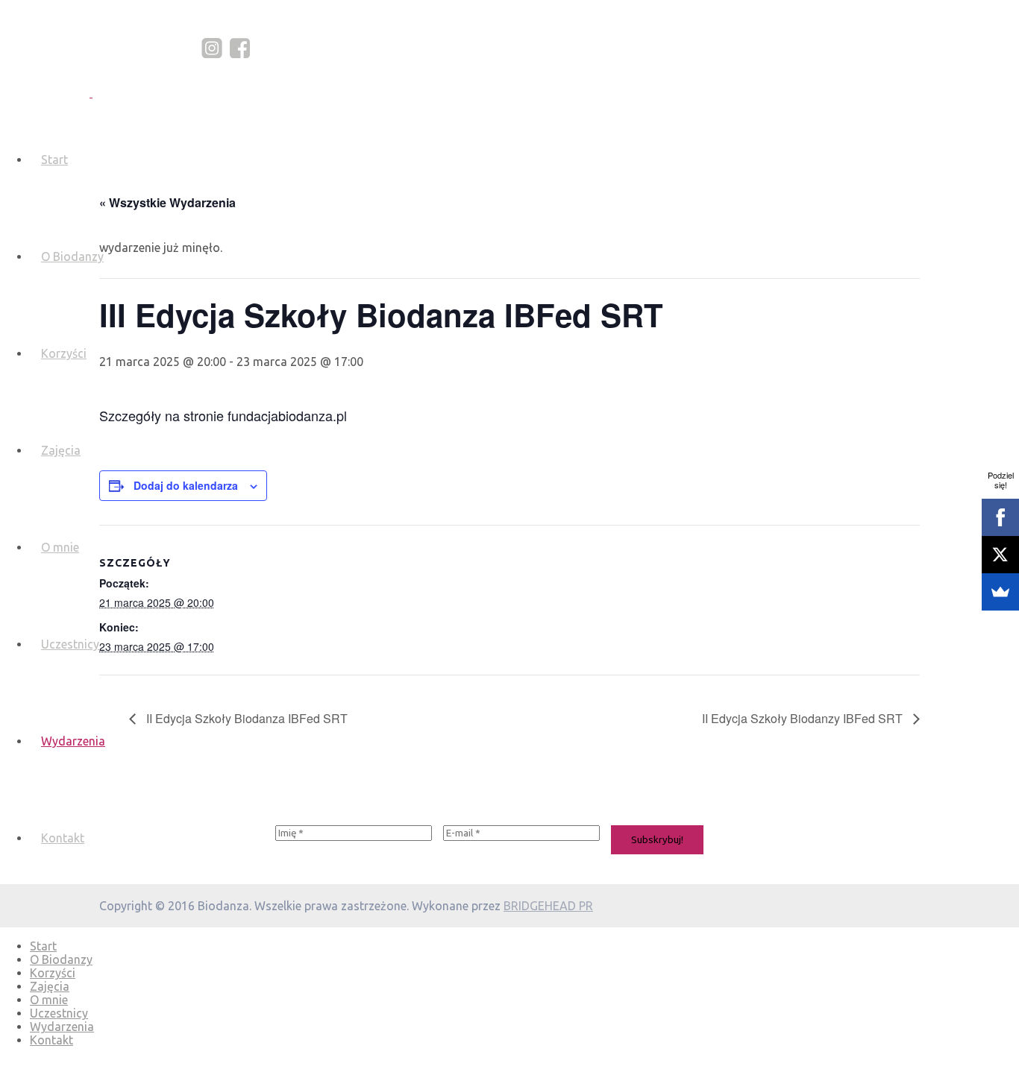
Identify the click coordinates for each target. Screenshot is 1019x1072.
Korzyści (64, 353)
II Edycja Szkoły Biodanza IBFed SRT (245, 718)
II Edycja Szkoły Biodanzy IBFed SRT (804, 718)
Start (54, 159)
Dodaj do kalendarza (186, 485)
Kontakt (62, 838)
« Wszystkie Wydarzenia (167, 202)
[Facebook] (1000, 517)
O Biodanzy (72, 256)
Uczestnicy (70, 644)
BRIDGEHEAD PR (548, 905)
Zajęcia (61, 450)
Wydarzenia (73, 741)
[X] (1000, 554)
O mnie (60, 547)
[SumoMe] (1000, 592)
